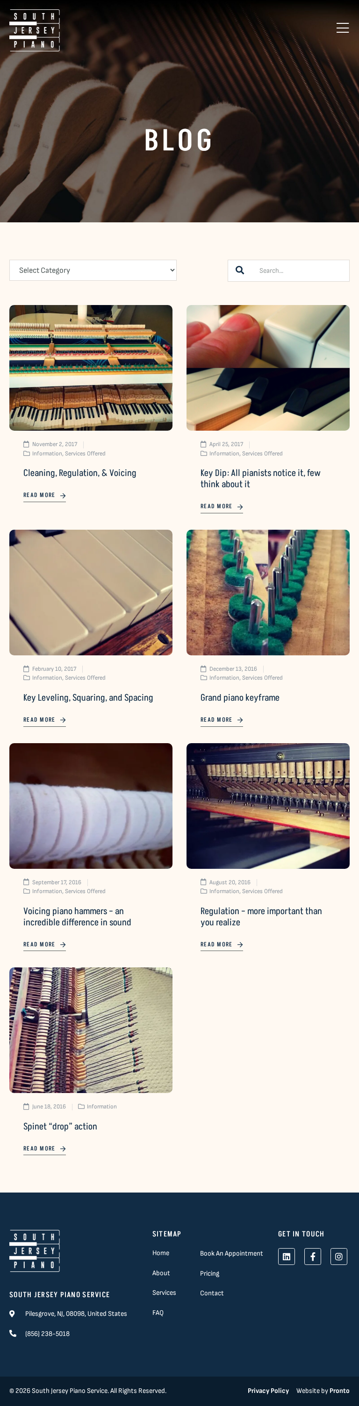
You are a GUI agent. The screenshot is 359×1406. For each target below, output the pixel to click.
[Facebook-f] (312, 1256)
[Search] (239, 270)
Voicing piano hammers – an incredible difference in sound (77, 917)
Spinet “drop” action (60, 1126)
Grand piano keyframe (240, 697)
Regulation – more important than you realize (261, 917)
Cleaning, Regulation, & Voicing (79, 473)
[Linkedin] (286, 1256)
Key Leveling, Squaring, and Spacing (88, 697)
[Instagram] (338, 1256)
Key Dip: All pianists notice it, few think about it (261, 479)
